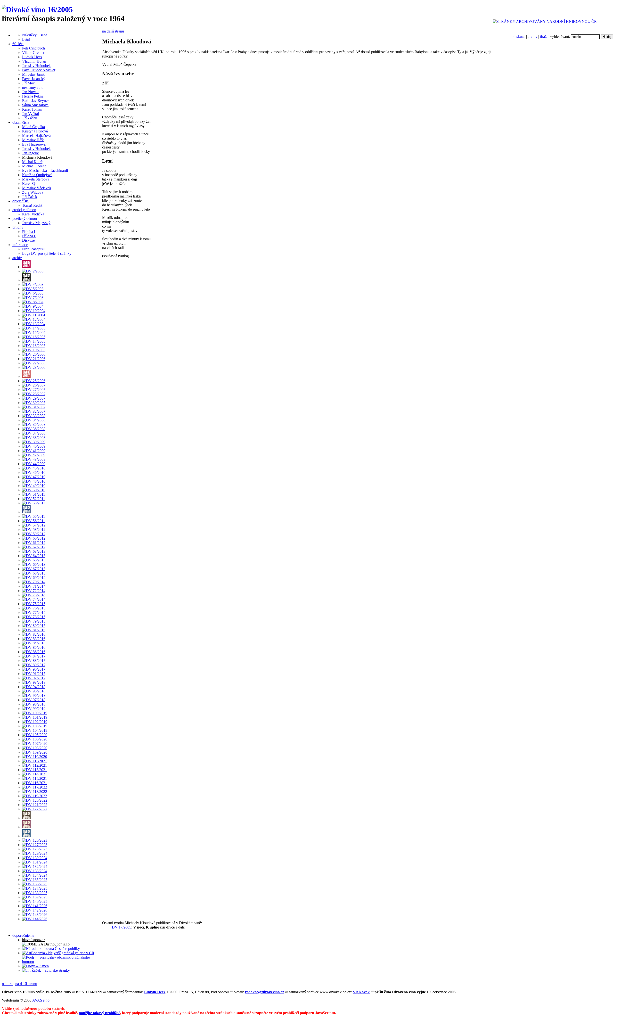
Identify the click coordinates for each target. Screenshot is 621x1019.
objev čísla (20, 201)
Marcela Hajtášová (36, 135)
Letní (26, 39)
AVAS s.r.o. (41, 1000)
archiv (532, 36)
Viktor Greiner (33, 52)
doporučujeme (23, 935)
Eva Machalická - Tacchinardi (45, 170)
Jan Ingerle (30, 153)
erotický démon (24, 210)
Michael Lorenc (34, 166)
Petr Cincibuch (33, 48)
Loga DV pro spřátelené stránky (46, 253)
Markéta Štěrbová (35, 179)
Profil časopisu (33, 249)
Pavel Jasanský (33, 79)
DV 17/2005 (121, 927)
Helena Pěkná (32, 96)
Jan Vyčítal (30, 114)
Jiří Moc (28, 83)
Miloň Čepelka (33, 127)
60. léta (18, 44)
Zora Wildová (32, 192)
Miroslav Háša (33, 140)
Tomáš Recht (32, 205)
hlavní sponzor (33, 940)
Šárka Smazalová (35, 105)
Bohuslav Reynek (35, 101)
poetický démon (24, 218)
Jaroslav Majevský (36, 223)
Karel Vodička (33, 214)
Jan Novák (30, 92)
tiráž (543, 36)
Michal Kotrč (32, 162)
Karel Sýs (29, 183)
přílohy (17, 227)
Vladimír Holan (34, 61)
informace (20, 245)
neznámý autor (33, 87)
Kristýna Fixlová (35, 131)
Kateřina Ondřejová (37, 175)
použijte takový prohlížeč (99, 1013)
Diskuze (28, 240)
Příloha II (29, 236)
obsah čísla (20, 122)
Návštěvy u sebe (34, 35)
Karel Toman (32, 109)
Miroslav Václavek (36, 188)
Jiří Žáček (29, 118)
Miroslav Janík (33, 74)
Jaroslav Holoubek (36, 66)
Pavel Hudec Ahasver (38, 70)
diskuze (519, 36)
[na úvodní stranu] (37, 9)
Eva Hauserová (34, 144)
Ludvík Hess (32, 57)
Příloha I (28, 232)
